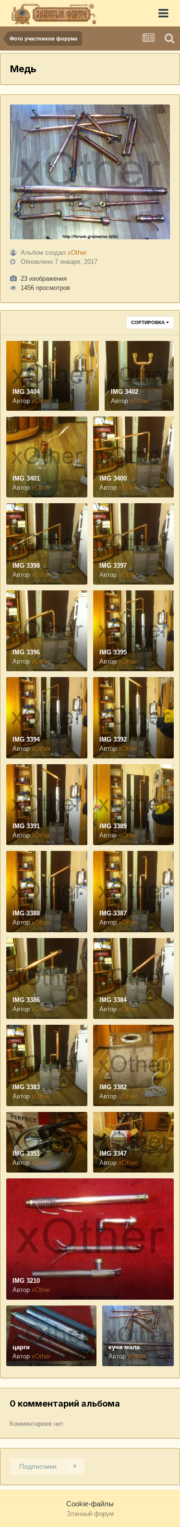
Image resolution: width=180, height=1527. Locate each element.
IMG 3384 (113, 1000)
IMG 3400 (113, 478)
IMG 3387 (113, 913)
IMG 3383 (26, 1087)
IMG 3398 (26, 565)
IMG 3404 (26, 391)
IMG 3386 (26, 1000)
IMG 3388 (26, 913)
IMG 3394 (26, 739)
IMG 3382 (113, 1087)
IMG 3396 (26, 652)
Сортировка (148, 322)
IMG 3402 (124, 391)
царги (21, 1347)
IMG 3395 (113, 652)
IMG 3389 (113, 826)
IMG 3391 (26, 826)
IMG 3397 (113, 565)
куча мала (124, 1347)
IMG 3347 (113, 1153)
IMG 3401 (26, 478)
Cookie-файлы (90, 1504)
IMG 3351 (26, 1153)
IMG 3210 (26, 1280)
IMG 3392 (113, 739)
